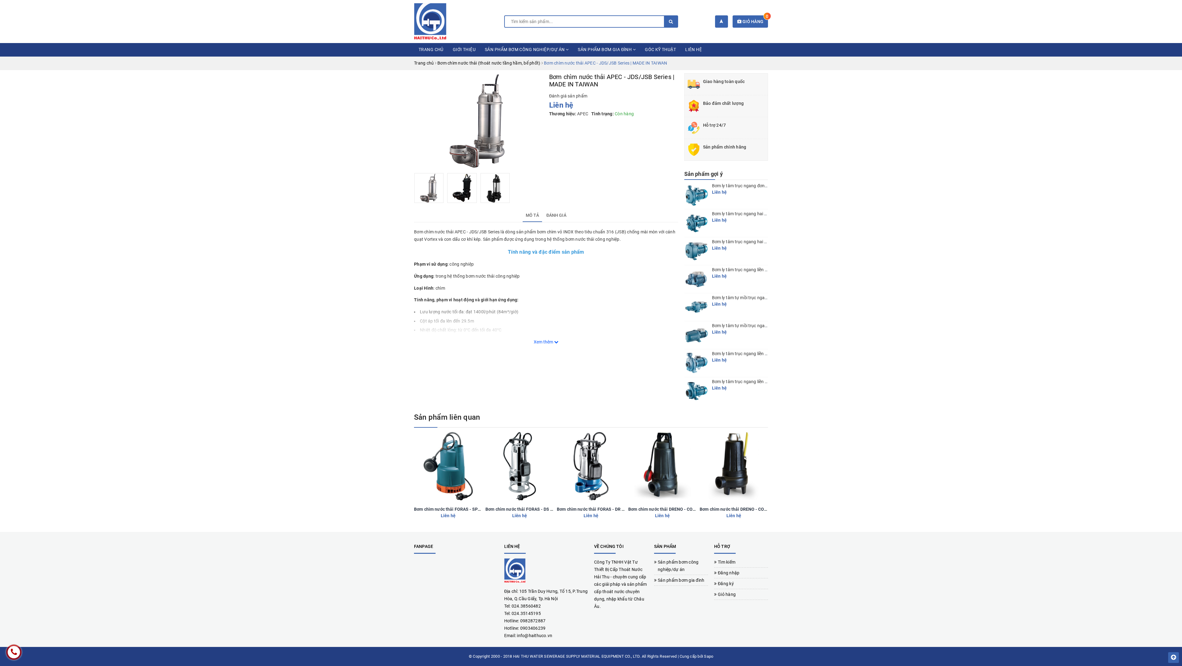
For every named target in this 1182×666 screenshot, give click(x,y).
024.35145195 (526, 613)
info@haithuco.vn (534, 635)
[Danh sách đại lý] (721, 21)
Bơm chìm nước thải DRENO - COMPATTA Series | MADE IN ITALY (692, 509)
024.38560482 (526, 606)
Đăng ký (726, 583)
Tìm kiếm (726, 562)
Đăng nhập (728, 572)
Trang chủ (431, 49)
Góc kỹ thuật (660, 49)
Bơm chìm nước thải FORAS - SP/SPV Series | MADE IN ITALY (474, 509)
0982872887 (533, 620)
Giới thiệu (464, 49)
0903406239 (533, 628)
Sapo (708, 656)
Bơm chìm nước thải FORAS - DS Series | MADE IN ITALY (540, 509)
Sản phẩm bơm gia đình (605, 49)
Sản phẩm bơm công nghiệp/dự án (525, 49)
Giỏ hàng (755, 21)
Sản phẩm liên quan (447, 417)
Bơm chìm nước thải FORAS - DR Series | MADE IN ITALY (612, 509)
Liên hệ (693, 49)
